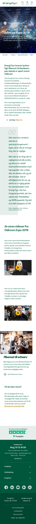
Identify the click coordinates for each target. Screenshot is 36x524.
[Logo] (9, 3)
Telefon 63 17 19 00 (10, 501)
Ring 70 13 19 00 (18, 447)
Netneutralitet (18, 514)
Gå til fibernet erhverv (15, 374)
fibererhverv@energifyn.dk (14, 406)
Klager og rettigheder (18, 518)
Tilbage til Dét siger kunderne (17, 23)
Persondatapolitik (18, 507)
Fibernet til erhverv (23, 55)
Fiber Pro (19, 120)
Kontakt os (18, 458)
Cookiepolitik (18, 511)
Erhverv (13, 55)
